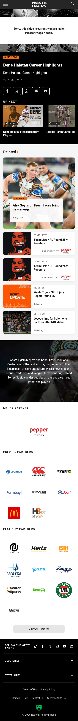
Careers (16, 697)
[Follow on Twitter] (50, 646)
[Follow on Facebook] (42, 646)
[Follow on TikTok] (35, 646)
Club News (11, 57)
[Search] (72, 4)
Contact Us (37, 697)
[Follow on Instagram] (57, 646)
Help (26, 697)
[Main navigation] (5, 4)
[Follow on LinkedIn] (71, 646)
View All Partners (39, 629)
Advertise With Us (56, 697)
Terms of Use (30, 689)
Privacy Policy (47, 689)
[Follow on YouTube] (64, 646)
